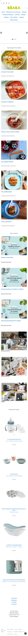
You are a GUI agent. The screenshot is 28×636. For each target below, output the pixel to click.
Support (21, 17)
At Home (17, 14)
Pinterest (14, 604)
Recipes (6, 17)
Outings (23, 14)
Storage (24, 12)
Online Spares (14, 20)
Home (3, 12)
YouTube (14, 602)
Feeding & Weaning (7, 14)
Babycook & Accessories (13, 12)
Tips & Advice (14, 17)
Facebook (14, 598)
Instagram (14, 600)
